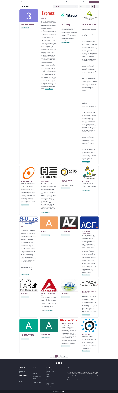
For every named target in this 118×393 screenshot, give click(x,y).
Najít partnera (36, 380)
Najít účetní (35, 378)
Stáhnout (21, 377)
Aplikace (47, 1)
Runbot (20, 381)
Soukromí (48, 384)
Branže (53, 1)
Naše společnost (50, 369)
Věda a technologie (59, 6)
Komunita (60, 1)
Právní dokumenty (50, 383)
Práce (47, 374)
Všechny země (72, 6)
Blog (47, 379)
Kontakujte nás (49, 372)
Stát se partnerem (37, 382)
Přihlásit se (85, 1)
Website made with (57, 391)
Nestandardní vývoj (37, 375)
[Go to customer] (28, 15)
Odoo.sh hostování (37, 369)
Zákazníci (48, 380)
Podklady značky (50, 371)
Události (48, 376)
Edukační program (37, 376)
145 (64, 356)
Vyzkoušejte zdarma (94, 1)
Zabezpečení (49, 386)
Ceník (65, 1)
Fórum (20, 372)
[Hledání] (88, 6)
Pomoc (71, 1)
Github (20, 380)
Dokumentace (22, 371)
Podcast (48, 378)
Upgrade (35, 373)
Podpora (35, 372)
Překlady (21, 383)
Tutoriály (21, 369)
